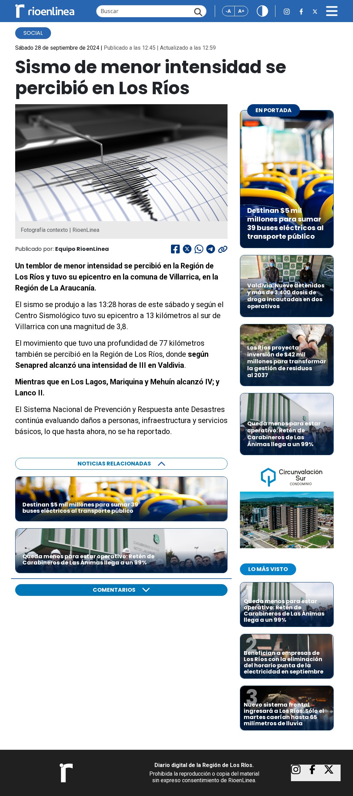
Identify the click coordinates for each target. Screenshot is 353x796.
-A (228, 11)
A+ (241, 11)
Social (33, 33)
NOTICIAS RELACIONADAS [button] (114, 464)
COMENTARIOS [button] (114, 590)
